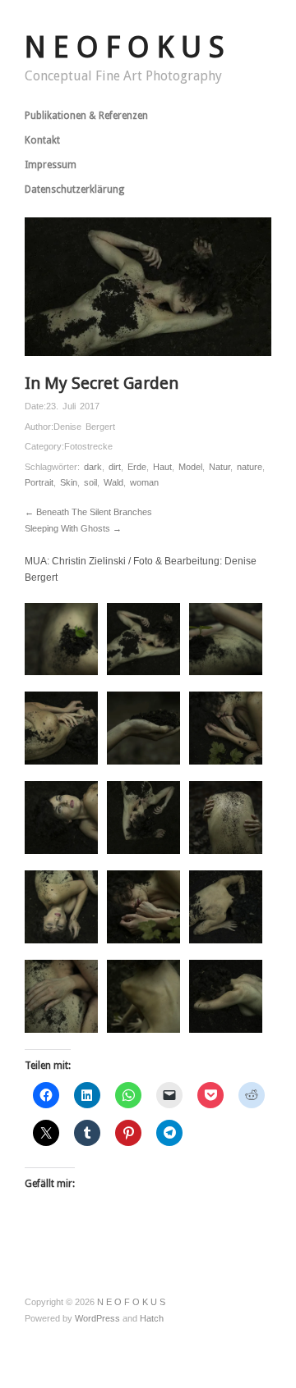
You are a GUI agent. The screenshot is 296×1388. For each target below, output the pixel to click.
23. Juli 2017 (72, 406)
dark (93, 467)
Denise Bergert (84, 426)
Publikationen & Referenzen (86, 116)
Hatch (152, 1318)
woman (144, 482)
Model (190, 467)
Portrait (39, 482)
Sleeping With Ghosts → (73, 528)
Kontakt (42, 140)
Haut (162, 467)
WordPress (97, 1318)
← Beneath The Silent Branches (88, 512)
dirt (115, 467)
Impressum (50, 165)
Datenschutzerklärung (74, 189)
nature (249, 467)
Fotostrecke (88, 446)
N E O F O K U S (124, 47)
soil (90, 482)
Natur (219, 467)
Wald (113, 482)
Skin (68, 482)
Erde (136, 467)
